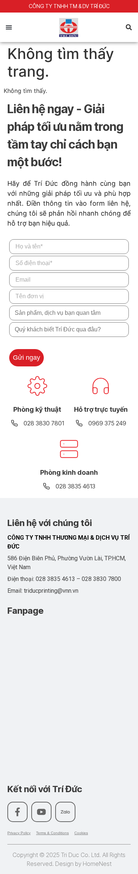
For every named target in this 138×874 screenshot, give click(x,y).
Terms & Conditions (52, 833)
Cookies (81, 833)
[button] (9, 27)
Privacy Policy (19, 833)
